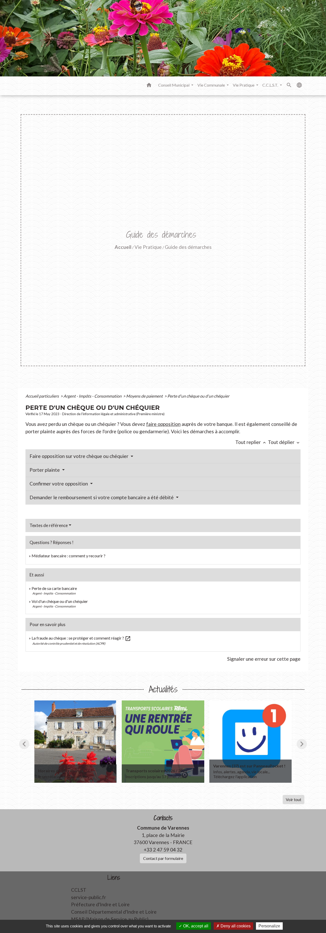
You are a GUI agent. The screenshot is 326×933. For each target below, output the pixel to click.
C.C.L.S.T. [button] (270, 85)
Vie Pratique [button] (244, 85)
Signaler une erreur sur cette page (264, 659)
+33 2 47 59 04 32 (163, 850)
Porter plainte (45, 470)
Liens (113, 877)
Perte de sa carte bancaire (54, 588)
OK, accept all (195, 926)
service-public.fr (88, 897)
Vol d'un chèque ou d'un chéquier (60, 601)
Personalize (269, 926)
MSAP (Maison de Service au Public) (109, 919)
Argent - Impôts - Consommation (92, 396)
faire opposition (163, 424)
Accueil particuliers (42, 396)
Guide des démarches (188, 247)
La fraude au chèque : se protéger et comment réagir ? (81, 637)
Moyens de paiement (145, 396)
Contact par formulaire (163, 858)
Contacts (163, 818)
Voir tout (293, 799)
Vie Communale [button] (211, 85)
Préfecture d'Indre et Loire (100, 904)
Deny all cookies (235, 926)
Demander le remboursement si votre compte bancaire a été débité (102, 497)
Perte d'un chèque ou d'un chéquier (198, 396)
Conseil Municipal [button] (174, 85)
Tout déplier (284, 442)
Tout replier (251, 442)
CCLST (78, 890)
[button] (149, 86)
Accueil (123, 247)
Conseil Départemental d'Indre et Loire (114, 912)
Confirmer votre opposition (59, 483)
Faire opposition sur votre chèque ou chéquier (79, 456)
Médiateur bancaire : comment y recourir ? (68, 555)
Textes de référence (49, 525)
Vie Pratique (148, 247)
